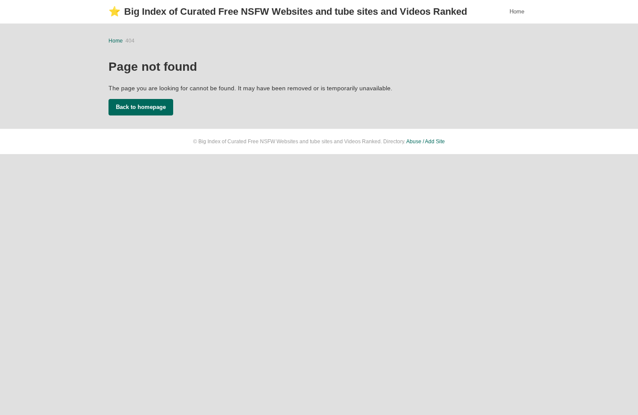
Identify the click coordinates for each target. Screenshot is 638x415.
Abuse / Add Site (425, 141)
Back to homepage (141, 107)
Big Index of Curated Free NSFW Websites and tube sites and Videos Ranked (288, 11)
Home (517, 11)
